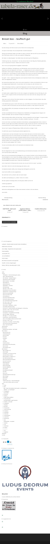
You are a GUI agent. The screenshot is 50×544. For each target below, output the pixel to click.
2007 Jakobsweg (6, 287)
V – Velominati (5, 425)
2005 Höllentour (6, 282)
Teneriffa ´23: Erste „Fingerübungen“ (9, 263)
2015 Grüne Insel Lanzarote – (8, 311)
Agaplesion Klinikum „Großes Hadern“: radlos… (25, 209)
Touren (3, 273)
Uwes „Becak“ (5, 368)
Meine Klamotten (6, 362)
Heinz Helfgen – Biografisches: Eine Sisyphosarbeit (11, 248)
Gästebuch (4, 433)
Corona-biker (6, 392)
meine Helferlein (6, 364)
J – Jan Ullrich (5, 406)
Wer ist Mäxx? (4, 330)
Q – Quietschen (6, 416)
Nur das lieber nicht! (7, 347)
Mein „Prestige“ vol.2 (7, 350)
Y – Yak (4, 430)
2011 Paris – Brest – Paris (7, 302)
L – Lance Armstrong (7, 409)
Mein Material (4, 349)
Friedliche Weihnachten (40, 209)
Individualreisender (6, 333)
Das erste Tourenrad (7, 361)
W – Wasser (5, 427)
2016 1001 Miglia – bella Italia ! (8, 314)
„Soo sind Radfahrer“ (6, 256)
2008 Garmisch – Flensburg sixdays (9, 291)
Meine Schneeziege (6, 365)
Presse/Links (4, 327)
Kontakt (3, 435)
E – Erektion (5, 395)
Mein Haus (5, 379)
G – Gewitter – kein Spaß (7, 401)
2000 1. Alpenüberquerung (8, 276)
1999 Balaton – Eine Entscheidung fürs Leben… (12, 275)
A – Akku (4, 385)
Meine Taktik (5, 377)
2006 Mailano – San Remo (8, 285)
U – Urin (4, 424)
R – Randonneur (6, 418)
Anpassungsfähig (5, 251)
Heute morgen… (5, 258)
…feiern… (4, 339)
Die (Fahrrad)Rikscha (7, 367)
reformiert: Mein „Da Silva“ (8, 355)
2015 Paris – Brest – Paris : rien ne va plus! (11, 309)
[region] (25, 18)
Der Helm (4, 371)
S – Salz (4, 419)
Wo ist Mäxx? (20, 43)
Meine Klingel (5, 352)
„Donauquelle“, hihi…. (6, 253)
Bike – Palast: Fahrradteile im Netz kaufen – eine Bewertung (15, 388)
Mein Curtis (5, 373)
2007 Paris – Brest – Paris (7, 288)
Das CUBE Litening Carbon (8, 358)
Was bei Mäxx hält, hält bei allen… (9, 344)
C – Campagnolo (6, 391)
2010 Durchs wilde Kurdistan (8, 299)
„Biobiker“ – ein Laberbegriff (9, 389)
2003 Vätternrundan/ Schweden (9, 279)
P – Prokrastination (6, 415)
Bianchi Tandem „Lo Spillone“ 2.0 (9, 356)
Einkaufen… (5, 336)
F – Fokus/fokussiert (7, 398)
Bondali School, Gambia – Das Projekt (10, 329)
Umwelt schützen (6, 343)
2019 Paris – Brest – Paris (7, 320)
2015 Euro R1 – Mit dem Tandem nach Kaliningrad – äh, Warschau (15, 308)
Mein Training (5, 376)
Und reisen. (5, 341)
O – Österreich (5, 413)
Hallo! (3, 272)
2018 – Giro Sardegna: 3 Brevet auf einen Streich (12, 318)
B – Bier (4, 386)
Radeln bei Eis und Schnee (7, 246)
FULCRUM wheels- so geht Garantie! (10, 400)
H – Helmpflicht (6, 403)
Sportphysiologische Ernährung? (9, 374)
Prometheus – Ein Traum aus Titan (9, 353)
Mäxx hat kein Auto (6, 332)
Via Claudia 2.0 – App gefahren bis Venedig (11, 312)
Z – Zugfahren (5, 432)
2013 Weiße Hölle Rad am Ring (8, 306)
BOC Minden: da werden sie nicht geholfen (10, 260)
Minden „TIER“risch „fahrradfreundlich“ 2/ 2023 (11, 265)
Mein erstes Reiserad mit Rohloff (9, 359)
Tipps (3, 383)
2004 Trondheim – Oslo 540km (9, 281)
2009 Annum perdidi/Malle (8, 293)
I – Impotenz (5, 404)
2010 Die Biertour (6, 296)
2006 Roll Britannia (6, 284)
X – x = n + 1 (5, 429)
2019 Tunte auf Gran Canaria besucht (10, 323)
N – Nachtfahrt (6, 412)
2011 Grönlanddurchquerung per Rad (10, 300)
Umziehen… (5, 338)
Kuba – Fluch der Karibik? (7, 324)
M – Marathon (5, 410)
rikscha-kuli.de (4, 326)
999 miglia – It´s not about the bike (9, 315)
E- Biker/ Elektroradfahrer (8, 397)
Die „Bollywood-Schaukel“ (8, 370)
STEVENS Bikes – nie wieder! (9, 421)
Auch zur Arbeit (6, 335)
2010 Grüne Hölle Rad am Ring (8, 297)
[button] (2, 19)
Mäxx (4, 43)
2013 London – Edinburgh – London (10, 305)
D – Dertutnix (5, 394)
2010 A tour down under (7, 294)
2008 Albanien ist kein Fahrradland (9, 290)
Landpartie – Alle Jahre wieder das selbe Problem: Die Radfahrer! (14, 244)
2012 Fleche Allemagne (7, 303)
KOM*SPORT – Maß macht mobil (9, 209)
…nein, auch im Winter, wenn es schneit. (10, 382)
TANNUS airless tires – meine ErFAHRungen (11, 380)
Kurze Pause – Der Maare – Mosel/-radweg (11, 321)
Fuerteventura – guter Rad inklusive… (10, 317)
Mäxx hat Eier (5, 346)
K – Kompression (6, 407)
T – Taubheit (5, 423)
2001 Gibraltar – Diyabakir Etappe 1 (9, 278)
